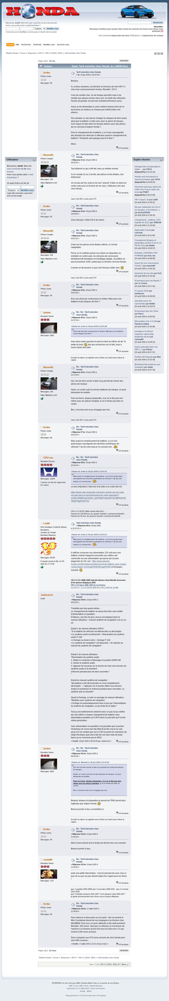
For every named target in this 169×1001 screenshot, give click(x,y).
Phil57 (146, 192)
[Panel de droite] (158, 54)
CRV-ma (48, 457)
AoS (159, 273)
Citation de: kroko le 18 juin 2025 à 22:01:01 (89, 471)
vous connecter (34, 23)
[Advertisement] (19, 106)
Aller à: (92, 964)
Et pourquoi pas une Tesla (146, 311)
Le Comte (142, 283)
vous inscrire (51, 23)
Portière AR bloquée (144, 357)
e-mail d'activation (32, 25)
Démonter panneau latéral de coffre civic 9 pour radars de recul (148, 189)
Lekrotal (138, 233)
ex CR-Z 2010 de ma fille (108, 588)
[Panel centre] (161, 54)
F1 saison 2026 (142, 291)
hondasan (139, 293)
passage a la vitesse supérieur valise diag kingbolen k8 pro (144, 334)
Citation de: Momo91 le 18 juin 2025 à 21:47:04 (90, 762)
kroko (46, 72)
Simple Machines (96, 986)
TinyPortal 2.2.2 (73, 988)
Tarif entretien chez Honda (88, 72)
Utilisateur (12, 159)
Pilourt (149, 349)
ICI (162, 31)
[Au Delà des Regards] (42, 568)
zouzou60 (150, 266)
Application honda (143, 230)
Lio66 (155, 200)
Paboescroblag (142, 324)
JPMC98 (157, 222)
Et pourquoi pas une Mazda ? (148, 281)
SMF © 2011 (84, 986)
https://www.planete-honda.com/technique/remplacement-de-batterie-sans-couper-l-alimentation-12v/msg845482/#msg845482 (99, 564)
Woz (159, 357)
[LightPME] (42, 187)
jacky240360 (144, 212)
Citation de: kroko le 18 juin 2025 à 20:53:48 (89, 326)
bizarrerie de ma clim (144, 273)
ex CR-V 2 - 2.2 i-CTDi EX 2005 (83, 588)
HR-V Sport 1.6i (142, 200)
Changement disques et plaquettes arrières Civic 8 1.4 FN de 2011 (148, 243)
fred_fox (151, 256)
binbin (152, 245)
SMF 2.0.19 (73, 986)
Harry (141, 314)
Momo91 (48, 154)
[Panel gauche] (155, 54)
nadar (150, 367)
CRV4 (149, 169)
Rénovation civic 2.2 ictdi (146, 321)
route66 (47, 859)
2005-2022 (85, 988)
